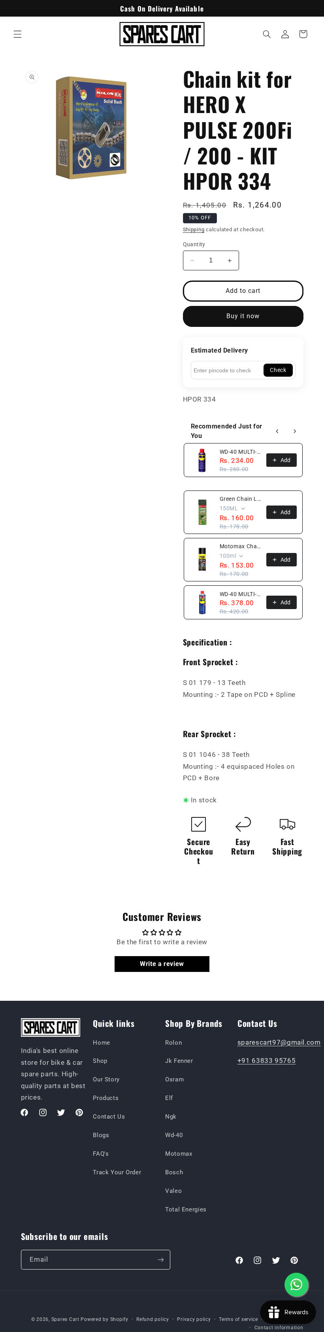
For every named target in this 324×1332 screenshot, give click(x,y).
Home (101, 1042)
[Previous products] (277, 431)
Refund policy (152, 1319)
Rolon (173, 1042)
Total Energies (186, 1209)
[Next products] (294, 431)
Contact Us (109, 1116)
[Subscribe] (160, 1259)
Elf (169, 1098)
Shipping (194, 229)
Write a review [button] (162, 964)
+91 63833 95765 (266, 1060)
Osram (174, 1079)
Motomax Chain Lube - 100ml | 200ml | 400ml (241, 546)
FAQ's (101, 1153)
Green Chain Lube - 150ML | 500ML (241, 499)
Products (106, 1098)
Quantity (194, 244)
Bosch (174, 1172)
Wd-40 (174, 1135)
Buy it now (243, 316)
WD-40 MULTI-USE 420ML (241, 594)
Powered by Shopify (104, 1319)
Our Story (106, 1079)
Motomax (178, 1153)
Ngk (171, 1116)
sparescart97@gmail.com (279, 1042)
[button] (17, 34)
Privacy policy (194, 1319)
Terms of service (238, 1319)
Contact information (278, 1327)
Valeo (173, 1190)
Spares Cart (65, 1319)
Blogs (101, 1135)
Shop (100, 1060)
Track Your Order (117, 1172)
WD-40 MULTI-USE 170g (241, 452)
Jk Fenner (179, 1060)
